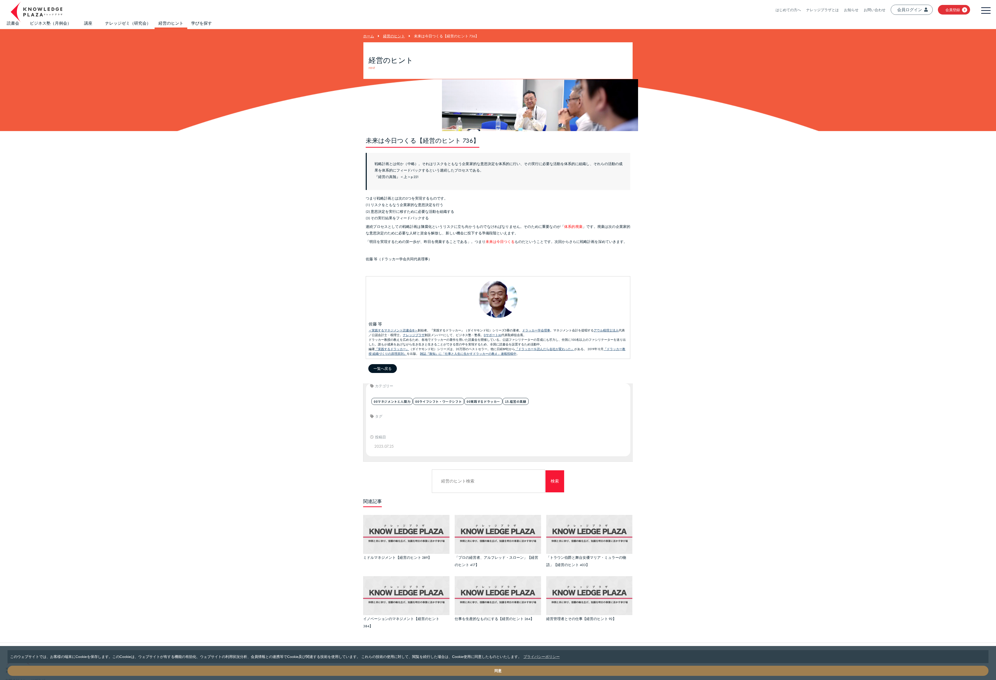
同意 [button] (498, 671)
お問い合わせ (875, 10)
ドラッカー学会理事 (536, 330)
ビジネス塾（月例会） (50, 23)
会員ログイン (909, 10)
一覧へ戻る (383, 368)
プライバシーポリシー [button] (541, 657)
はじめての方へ (788, 10)
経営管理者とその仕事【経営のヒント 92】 (581, 615)
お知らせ (851, 10)
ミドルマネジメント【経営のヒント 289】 (397, 556)
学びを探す (201, 23)
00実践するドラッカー (483, 401)
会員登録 (952, 10)
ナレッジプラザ (414, 335)
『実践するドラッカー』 (392, 349)
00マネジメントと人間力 (392, 401)
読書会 (13, 23)
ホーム (368, 36)
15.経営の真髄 (515, 401)
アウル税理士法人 (606, 330)
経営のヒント (170, 23)
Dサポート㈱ (492, 335)
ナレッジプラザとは (822, 10)
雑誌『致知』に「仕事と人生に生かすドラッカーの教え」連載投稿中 (468, 354)
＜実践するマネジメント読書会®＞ (393, 330)
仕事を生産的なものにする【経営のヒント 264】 (494, 615)
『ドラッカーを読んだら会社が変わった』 (544, 349)
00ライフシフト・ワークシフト (438, 401)
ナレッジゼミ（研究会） (128, 23)
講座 (88, 23)
